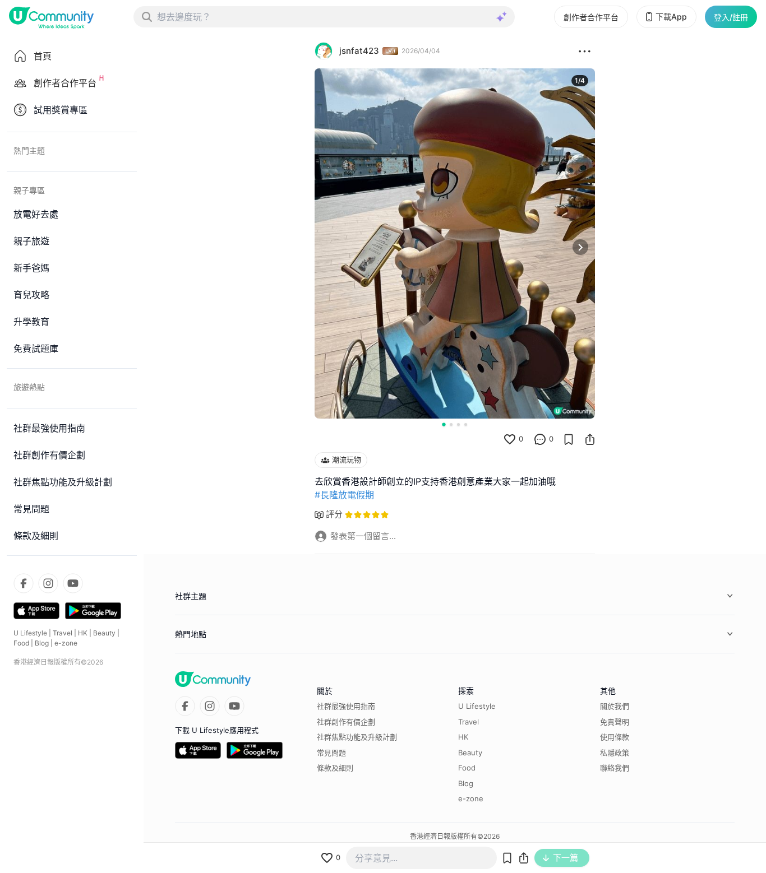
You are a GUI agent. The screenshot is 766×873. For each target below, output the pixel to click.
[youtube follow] (73, 583)
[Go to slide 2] (451, 424)
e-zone (65, 643)
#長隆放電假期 (344, 494)
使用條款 (614, 736)
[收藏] (569, 439)
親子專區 (29, 190)
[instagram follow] (48, 583)
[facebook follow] (23, 583)
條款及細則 (335, 767)
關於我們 (614, 706)
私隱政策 (614, 752)
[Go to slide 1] (443, 424)
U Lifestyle (30, 633)
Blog (42, 643)
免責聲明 (614, 721)
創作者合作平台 (591, 17)
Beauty (104, 633)
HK (82, 633)
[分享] (590, 439)
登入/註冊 (731, 17)
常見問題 (331, 752)
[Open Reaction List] (584, 51)
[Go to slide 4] (465, 424)
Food (21, 643)
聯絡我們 (614, 767)
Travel (62, 633)
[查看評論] (540, 439)
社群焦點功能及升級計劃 (357, 736)
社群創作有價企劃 (346, 721)
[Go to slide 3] (458, 424)
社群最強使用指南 (346, 706)
